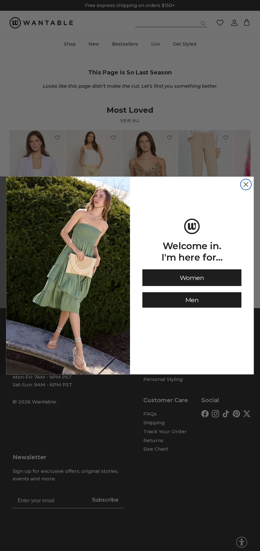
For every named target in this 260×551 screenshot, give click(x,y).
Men (192, 299)
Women (192, 277)
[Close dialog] (246, 184)
